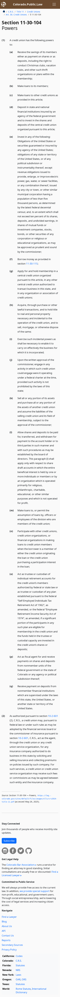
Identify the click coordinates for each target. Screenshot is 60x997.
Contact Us (8, 935)
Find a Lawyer (9, 916)
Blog (4, 921)
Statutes (20, 965)
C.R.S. (11, 11)
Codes (19, 956)
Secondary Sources (12, 945)
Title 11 (20, 11)
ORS (24, 979)
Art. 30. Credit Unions (16, 14)
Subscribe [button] (9, 840)
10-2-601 (53, 716)
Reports (6, 940)
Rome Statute (23, 988)
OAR (18, 979)
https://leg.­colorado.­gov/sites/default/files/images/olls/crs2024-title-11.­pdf (29, 799)
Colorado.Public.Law (27, 4)
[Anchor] (14, 44)
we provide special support (35, 891)
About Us (7, 926)
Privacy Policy (9, 949)
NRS (18, 970)
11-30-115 (32, 263)
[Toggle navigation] (54, 4)
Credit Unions (33, 11)
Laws (18, 974)
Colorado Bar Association (20, 864)
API (3, 930)
